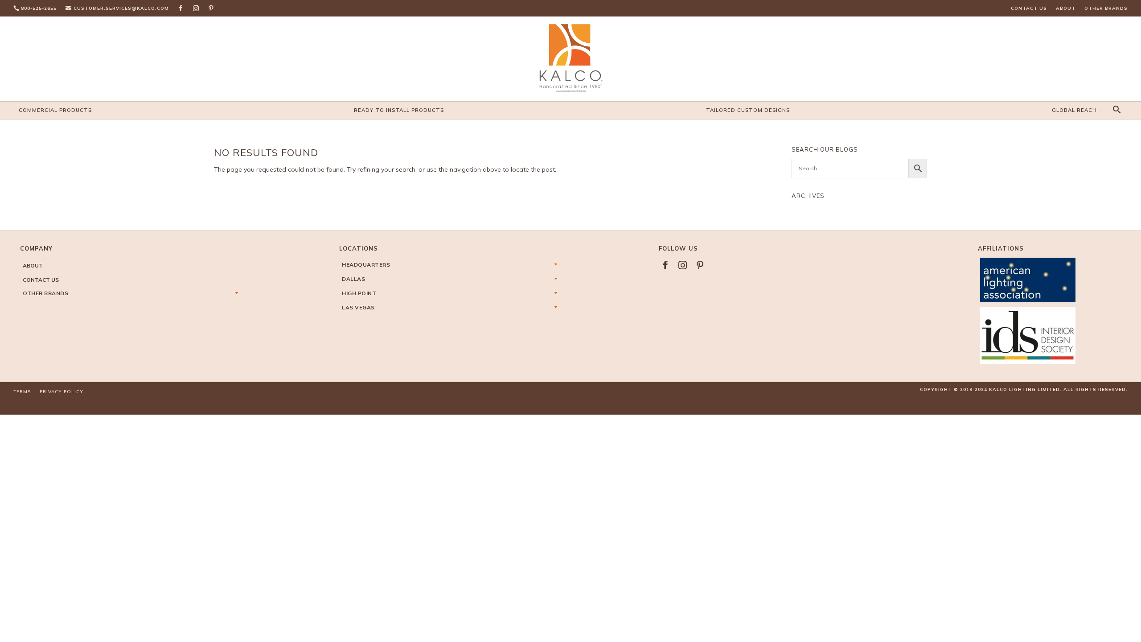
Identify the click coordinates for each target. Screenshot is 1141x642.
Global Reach (1074, 110)
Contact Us (1029, 8)
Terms (22, 392)
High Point (359, 293)
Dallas (353, 279)
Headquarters (366, 264)
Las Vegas (358, 307)
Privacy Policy (61, 392)
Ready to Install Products (399, 110)
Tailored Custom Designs (748, 110)
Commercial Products (55, 110)
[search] (1115, 110)
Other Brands (1106, 8)
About (1065, 8)
